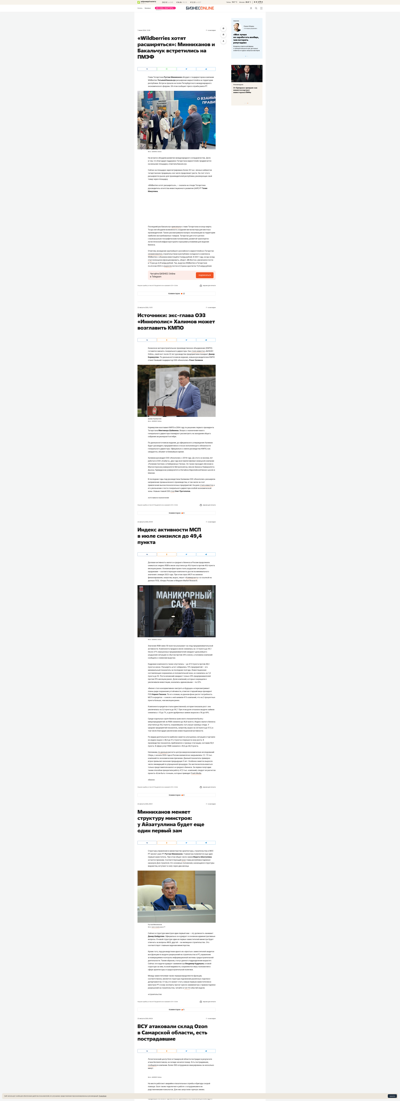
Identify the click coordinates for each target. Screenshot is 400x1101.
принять (392, 1096)
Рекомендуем (238, 84)
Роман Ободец (249, 26)
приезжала (176, 227)
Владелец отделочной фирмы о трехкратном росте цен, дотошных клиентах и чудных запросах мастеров (246, 48)
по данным (163, 752)
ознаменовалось (155, 254)
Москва (242, 2)
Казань (140, 8)
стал (150, 260)
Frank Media (196, 773)
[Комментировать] (223, 28)
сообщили (152, 1065)
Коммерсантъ (192, 577)
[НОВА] (165, 9)
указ (184, 860)
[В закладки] (223, 34)
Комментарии (176, 293)
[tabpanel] (246, 37)
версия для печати (209, 285)
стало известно (198, 351)
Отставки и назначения (158, 498)
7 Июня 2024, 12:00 (144, 30)
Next (260, 56)
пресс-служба (156, 927)
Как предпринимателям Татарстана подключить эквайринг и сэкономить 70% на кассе (246, 91)
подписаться (205, 275)
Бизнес (151, 780)
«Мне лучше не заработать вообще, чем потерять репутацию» (246, 38)
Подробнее (102, 1096)
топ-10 (187, 988)
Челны (228, 2)
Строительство (155, 994)
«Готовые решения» (250, 28)
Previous (234, 56)
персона (236, 21)
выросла (168, 266)
